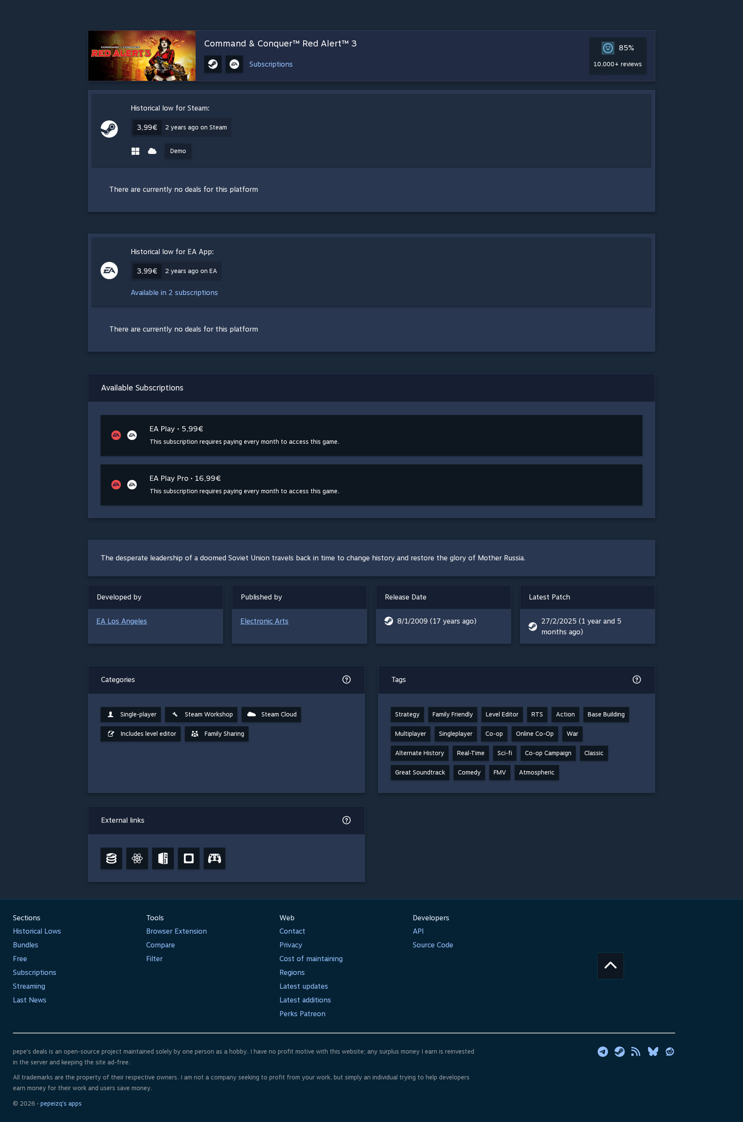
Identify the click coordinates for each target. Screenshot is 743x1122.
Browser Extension (176, 931)
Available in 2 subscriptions (174, 293)
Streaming (29, 986)
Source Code (433, 945)
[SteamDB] (111, 858)
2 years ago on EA (191, 270)
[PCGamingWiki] (163, 858)
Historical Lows (37, 931)
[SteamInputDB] (214, 858)
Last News (29, 1000)
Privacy (290, 945)
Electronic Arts (264, 621)
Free (20, 959)
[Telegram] (603, 1051)
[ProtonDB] (137, 858)
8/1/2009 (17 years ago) (436, 621)
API (418, 931)
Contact (292, 931)
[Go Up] (610, 966)
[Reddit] (670, 1051)
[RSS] (636, 1051)
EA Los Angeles (121, 621)
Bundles (25, 945)
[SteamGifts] (189, 858)
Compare (160, 945)
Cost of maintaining (311, 959)
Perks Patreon (302, 1014)
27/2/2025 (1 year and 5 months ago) (581, 626)
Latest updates (303, 986)
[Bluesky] (653, 1051)
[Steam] (619, 1051)
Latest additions (305, 1000)
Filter (154, 959)
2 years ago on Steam (196, 127)
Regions (292, 972)
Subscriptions (271, 64)
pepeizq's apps (61, 1103)
